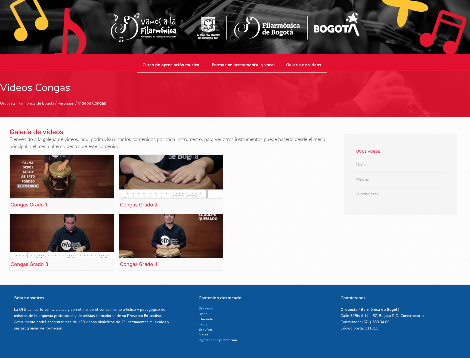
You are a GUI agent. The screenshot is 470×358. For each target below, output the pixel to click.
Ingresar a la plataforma (218, 340)
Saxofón (205, 329)
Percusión (66, 103)
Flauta (203, 334)
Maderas (363, 165)
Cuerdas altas (367, 194)
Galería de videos (303, 65)
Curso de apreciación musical (172, 65)
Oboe (203, 314)
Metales (362, 180)
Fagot (203, 324)
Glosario (206, 308)
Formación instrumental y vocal (243, 65)
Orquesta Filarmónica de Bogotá (27, 103)
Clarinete (206, 319)
